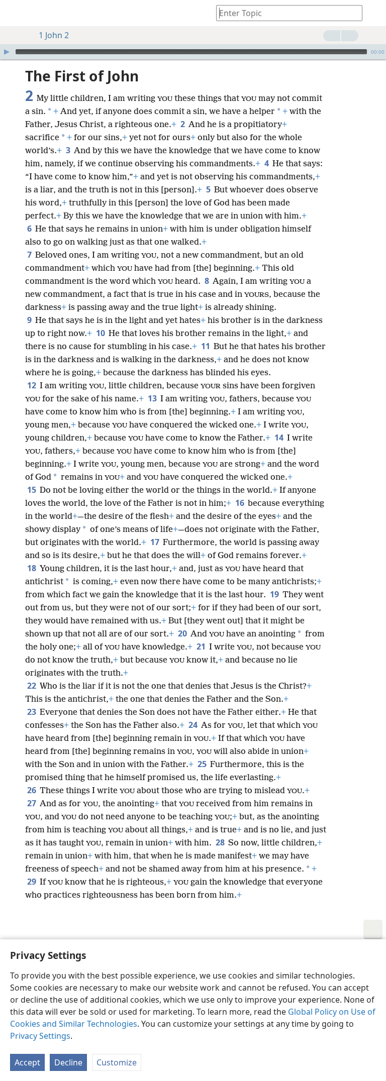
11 (206, 346)
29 (32, 881)
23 (32, 711)
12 (32, 385)
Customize (116, 1062)
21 (202, 646)
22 (32, 685)
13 (153, 398)
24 (193, 724)
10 (101, 333)
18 (32, 568)
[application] (193, 51)
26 (32, 790)
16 (240, 502)
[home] (15, 13)
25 (203, 764)
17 (155, 542)
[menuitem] (15, 13)
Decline (68, 1062)
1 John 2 (54, 35)
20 (183, 633)
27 (32, 803)
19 (275, 594)
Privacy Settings (40, 1035)
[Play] (7, 52)
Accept (27, 1062)
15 (32, 489)
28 (221, 842)
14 (279, 437)
